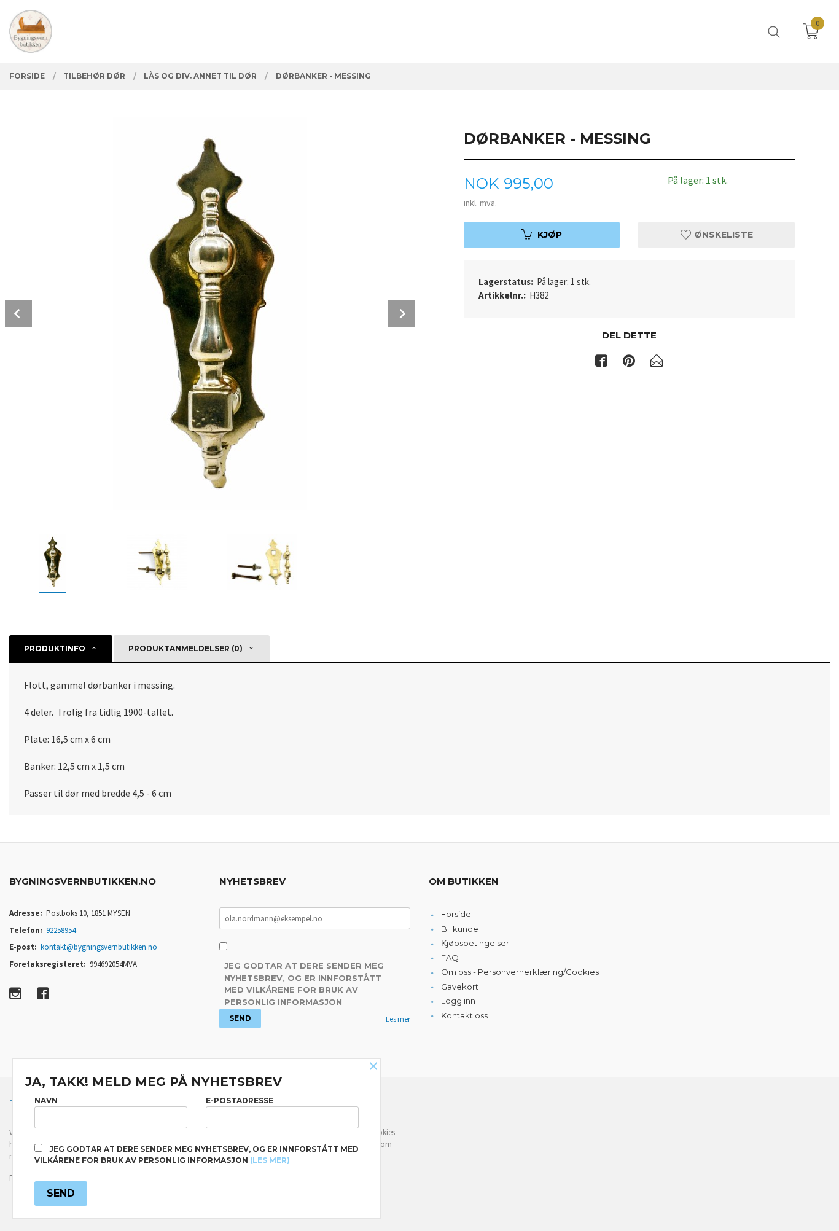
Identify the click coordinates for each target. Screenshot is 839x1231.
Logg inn (458, 1001)
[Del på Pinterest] (629, 363)
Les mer (398, 1018)
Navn (46, 1100)
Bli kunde (459, 929)
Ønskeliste (722, 234)
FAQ (450, 958)
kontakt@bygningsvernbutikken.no (99, 947)
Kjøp (549, 234)
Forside (456, 914)
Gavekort (459, 986)
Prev (18, 313)
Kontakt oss (464, 1015)
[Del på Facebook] (601, 363)
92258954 (61, 930)
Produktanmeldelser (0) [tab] (185, 648)
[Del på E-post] (657, 363)
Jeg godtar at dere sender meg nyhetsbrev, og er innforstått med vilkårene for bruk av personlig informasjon (304, 984)
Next (401, 313)
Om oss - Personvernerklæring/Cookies (520, 972)
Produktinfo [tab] (54, 648)
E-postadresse (239, 1100)
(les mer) (270, 1160)
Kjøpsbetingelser (475, 943)
